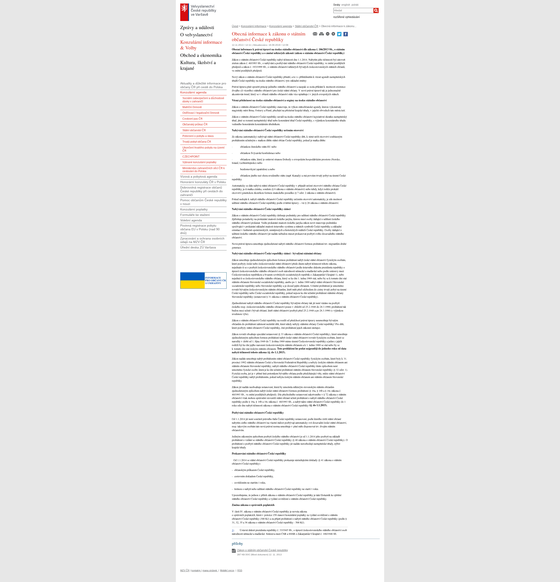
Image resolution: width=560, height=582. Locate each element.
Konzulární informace (253, 26)
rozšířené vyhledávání (346, 17)
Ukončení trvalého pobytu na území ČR (203, 149)
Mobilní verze (227, 570)
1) (233, 530)
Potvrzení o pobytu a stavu (198, 136)
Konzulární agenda (280, 26)
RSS (239, 570)
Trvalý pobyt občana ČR (196, 141)
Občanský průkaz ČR (195, 124)
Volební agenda (191, 220)
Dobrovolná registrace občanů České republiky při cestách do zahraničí (201, 191)
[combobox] (353, 10)
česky (336, 4)
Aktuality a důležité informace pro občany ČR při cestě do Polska (203, 85)
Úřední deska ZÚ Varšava (198, 247)
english (345, 4)
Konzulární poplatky (194, 209)
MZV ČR (184, 570)
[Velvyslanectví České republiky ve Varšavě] (198, 4)
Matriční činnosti (192, 107)
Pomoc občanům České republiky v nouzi (203, 202)
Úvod (235, 26)
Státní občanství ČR (306, 26)
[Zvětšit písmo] (333, 33)
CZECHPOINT (191, 156)
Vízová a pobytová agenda (198, 176)
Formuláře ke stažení (195, 215)
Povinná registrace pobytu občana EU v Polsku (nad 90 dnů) (200, 229)
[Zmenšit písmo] (328, 33)
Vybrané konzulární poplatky (199, 162)
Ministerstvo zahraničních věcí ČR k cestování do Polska (203, 170)
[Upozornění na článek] (315, 33)
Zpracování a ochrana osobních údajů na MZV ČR (202, 240)
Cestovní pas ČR (192, 118)
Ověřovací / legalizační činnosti (200, 112)
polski (355, 4)
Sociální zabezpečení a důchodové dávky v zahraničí (203, 100)
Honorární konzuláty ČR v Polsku (203, 182)
